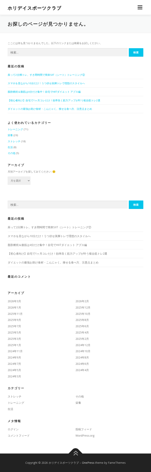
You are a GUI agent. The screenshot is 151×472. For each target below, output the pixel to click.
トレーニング (15, 129)
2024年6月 (82, 364)
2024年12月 (83, 345)
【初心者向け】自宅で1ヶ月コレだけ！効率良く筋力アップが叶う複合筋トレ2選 (54, 100)
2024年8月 (82, 357)
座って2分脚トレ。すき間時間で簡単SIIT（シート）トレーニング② (46, 75)
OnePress (88, 463)
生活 (10, 147)
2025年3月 (14, 339)
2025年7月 (14, 326)
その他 (11, 153)
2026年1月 (14, 307)
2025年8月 (82, 320)
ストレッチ (14, 141)
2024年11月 (15, 351)
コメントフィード (19, 435)
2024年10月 (83, 351)
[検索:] (68, 52)
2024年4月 (82, 370)
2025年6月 (82, 326)
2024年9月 (14, 357)
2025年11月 (15, 314)
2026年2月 (82, 301)
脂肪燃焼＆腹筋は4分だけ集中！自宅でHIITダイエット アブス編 (44, 91)
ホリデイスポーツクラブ (35, 7)
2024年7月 (14, 364)
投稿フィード (84, 429)
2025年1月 (14, 345)
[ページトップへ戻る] (76, 454)
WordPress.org (85, 435)
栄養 (10, 135)
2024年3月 (14, 376)
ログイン (13, 429)
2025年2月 (82, 339)
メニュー (139, 7)
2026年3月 (14, 301)
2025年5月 (14, 332)
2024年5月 (14, 370)
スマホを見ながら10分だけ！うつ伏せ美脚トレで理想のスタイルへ (46, 83)
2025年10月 (83, 314)
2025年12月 (83, 307)
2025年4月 (82, 332)
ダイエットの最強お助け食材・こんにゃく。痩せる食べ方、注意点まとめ (50, 109)
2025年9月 (14, 320)
